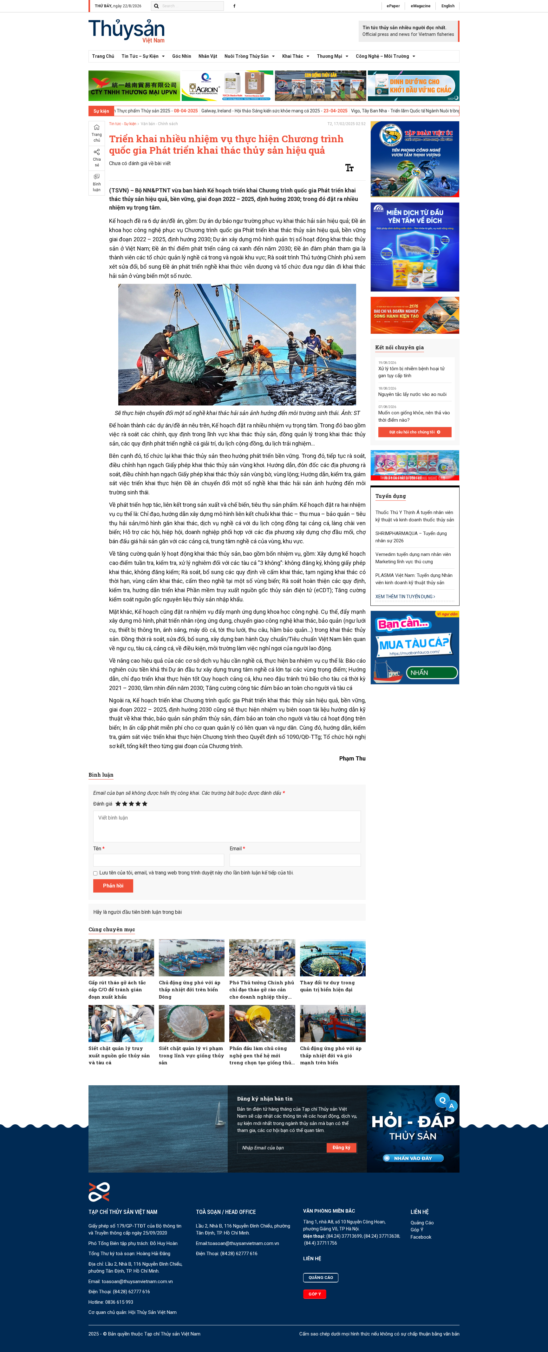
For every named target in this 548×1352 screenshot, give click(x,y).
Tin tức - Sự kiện (122, 124)
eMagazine (421, 6)
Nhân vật (208, 56)
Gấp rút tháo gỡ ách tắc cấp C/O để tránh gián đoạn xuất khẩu (117, 989)
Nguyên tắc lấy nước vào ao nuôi (412, 394)
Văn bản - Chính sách (159, 124)
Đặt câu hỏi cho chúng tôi (412, 432)
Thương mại (329, 56)
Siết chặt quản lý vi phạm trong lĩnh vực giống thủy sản (191, 1055)
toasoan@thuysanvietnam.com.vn (137, 1281)
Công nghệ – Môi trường (382, 56)
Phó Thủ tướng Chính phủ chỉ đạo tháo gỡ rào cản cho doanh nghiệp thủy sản (261, 990)
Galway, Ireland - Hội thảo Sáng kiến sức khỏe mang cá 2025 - (222, 110)
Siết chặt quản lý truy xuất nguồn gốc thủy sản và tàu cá (119, 1055)
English (447, 6)
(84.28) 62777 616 (131, 1292)
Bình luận (97, 187)
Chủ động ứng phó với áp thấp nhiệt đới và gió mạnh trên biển (331, 1055)
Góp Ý (417, 1230)
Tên (99, 849)
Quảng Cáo (422, 1223)
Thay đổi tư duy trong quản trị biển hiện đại (327, 986)
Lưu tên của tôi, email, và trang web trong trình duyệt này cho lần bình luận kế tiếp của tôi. (196, 873)
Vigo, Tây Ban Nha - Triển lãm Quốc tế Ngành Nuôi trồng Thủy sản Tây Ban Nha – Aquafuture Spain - (409, 110)
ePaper (393, 6)
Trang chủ (103, 56)
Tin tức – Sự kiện (140, 56)
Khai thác (292, 56)
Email (237, 849)
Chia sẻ (97, 162)
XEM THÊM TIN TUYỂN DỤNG (404, 596)
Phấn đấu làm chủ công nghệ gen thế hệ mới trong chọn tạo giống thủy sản (262, 1055)
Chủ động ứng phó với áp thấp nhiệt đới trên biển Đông (189, 989)
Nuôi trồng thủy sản (247, 56)
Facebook (421, 1237)
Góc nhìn (181, 56)
